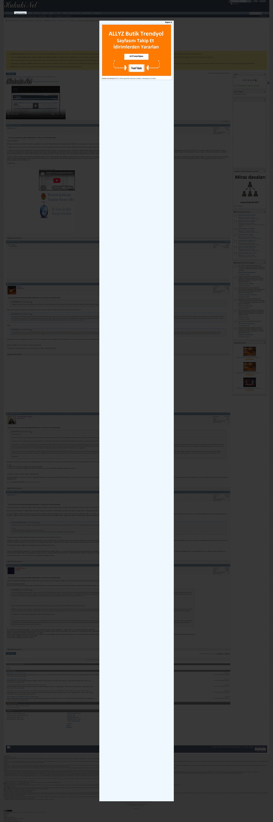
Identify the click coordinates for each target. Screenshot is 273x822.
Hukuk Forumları (20, 13)
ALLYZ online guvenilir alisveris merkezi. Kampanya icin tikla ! (135, 78)
